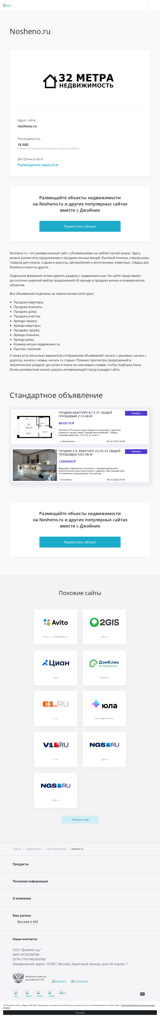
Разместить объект (80, 226)
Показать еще (80, 819)
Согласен (80, 1012)
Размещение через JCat (38, 164)
